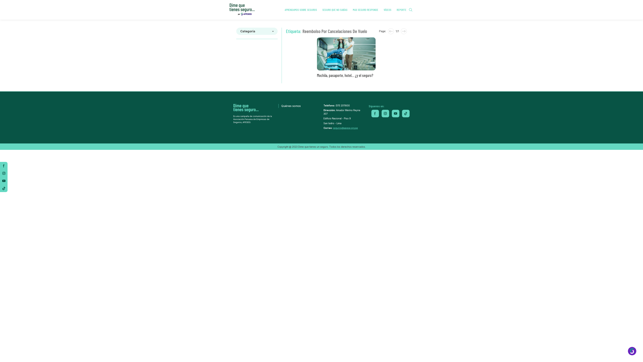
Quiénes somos (291, 106)
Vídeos (387, 10)
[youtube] (4, 181)
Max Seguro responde (365, 10)
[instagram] (4, 173)
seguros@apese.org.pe (345, 128)
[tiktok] (4, 188)
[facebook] (4, 165)
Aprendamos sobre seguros (301, 10)
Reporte (401, 10)
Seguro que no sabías (334, 10)
